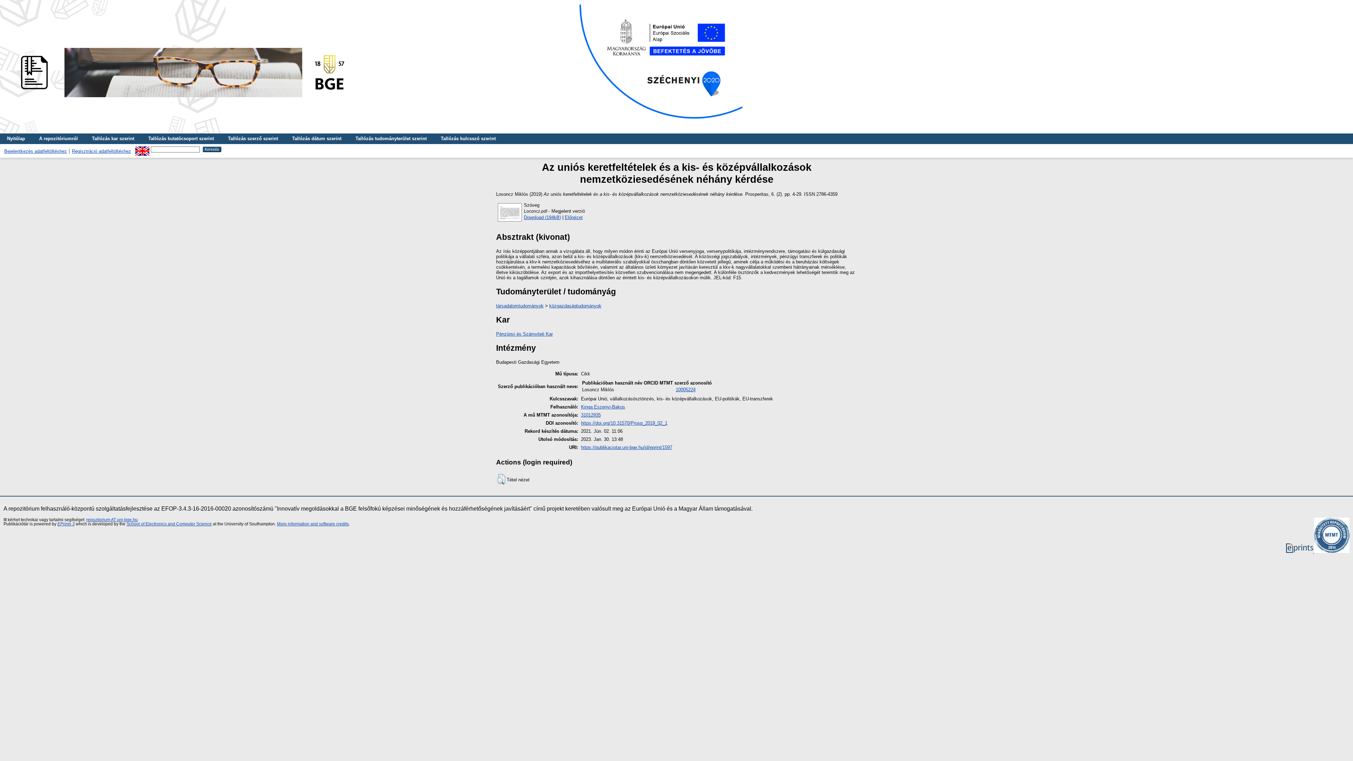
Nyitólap (16, 138)
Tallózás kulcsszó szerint (468, 138)
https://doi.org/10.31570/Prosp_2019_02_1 (624, 423)
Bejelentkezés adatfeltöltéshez (35, 151)
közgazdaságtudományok (575, 305)
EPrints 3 (66, 524)
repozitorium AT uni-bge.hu (112, 520)
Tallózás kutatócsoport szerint (181, 138)
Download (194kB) (542, 217)
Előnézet (574, 217)
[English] (142, 149)
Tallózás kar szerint (113, 138)
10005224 (686, 389)
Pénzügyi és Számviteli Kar (524, 334)
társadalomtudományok (520, 305)
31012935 (591, 415)
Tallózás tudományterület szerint (391, 138)
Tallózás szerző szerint (253, 138)
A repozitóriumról (58, 138)
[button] (501, 479)
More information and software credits (313, 524)
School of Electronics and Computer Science (169, 524)
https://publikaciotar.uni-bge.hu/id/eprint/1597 (626, 447)
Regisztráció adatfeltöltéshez (101, 151)
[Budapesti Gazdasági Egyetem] (180, 99)
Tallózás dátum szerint (316, 138)
